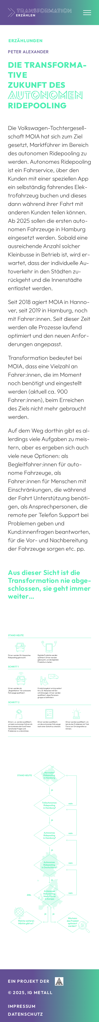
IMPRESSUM (22, 1006)
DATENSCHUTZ (25, 1014)
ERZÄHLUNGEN (25, 40)
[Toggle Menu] (87, 12)
